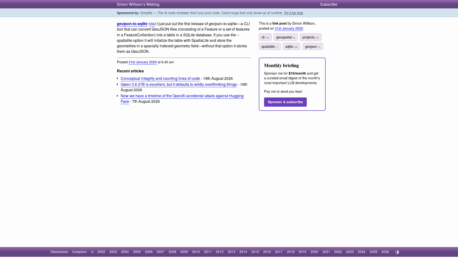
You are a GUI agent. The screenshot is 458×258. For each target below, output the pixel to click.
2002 (101, 251)
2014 (243, 251)
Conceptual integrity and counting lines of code (160, 78)
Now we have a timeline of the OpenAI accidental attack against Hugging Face (182, 98)
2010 (196, 251)
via (152, 23)
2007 (160, 251)
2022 (338, 251)
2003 (113, 251)
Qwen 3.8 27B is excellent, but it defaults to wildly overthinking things (179, 84)
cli (265, 36)
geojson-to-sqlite (132, 23)
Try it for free (293, 12)
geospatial (285, 36)
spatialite (269, 46)
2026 (385, 251)
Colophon (79, 251)
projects (310, 36)
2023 (350, 251)
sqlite (291, 46)
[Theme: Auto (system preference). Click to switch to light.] (397, 252)
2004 (125, 251)
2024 (361, 251)
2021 (326, 251)
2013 (231, 251)
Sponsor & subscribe (285, 101)
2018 (291, 251)
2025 (373, 251)
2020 (314, 251)
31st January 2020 (143, 61)
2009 (184, 251)
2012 (220, 251)
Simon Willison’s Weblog (138, 4)
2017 (279, 251)
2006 (149, 251)
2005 (137, 251)
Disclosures (59, 251)
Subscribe (328, 4)
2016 (267, 251)
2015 (255, 251)
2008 (172, 251)
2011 (208, 251)
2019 (302, 251)
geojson (312, 46)
